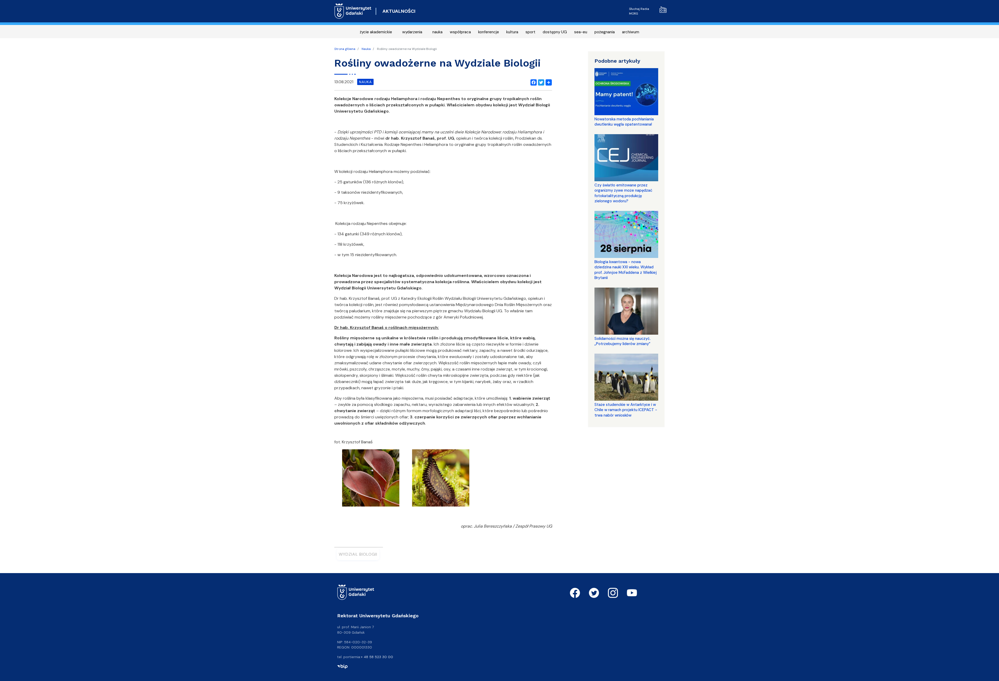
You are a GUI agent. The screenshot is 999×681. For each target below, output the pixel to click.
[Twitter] (540, 82)
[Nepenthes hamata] (440, 479)
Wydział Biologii (358, 554)
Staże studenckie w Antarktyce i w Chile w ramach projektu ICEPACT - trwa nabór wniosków (625, 410)
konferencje (488, 32)
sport (530, 32)
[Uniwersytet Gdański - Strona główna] (353, 11)
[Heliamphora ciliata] (370, 479)
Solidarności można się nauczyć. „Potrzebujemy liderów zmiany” (622, 341)
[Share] (548, 82)
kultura (512, 32)
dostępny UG (555, 32)
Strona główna (344, 49)
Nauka (366, 49)
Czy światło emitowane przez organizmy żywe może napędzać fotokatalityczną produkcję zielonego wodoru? (623, 193)
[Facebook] (532, 82)
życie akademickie (376, 32)
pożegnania (604, 32)
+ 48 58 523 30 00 (377, 656)
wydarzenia (412, 32)
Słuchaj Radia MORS (639, 11)
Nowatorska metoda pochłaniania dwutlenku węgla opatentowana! (624, 121)
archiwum (630, 32)
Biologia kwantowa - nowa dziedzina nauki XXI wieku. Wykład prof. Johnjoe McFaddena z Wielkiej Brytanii (625, 269)
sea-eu (580, 32)
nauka (437, 32)
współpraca (460, 32)
